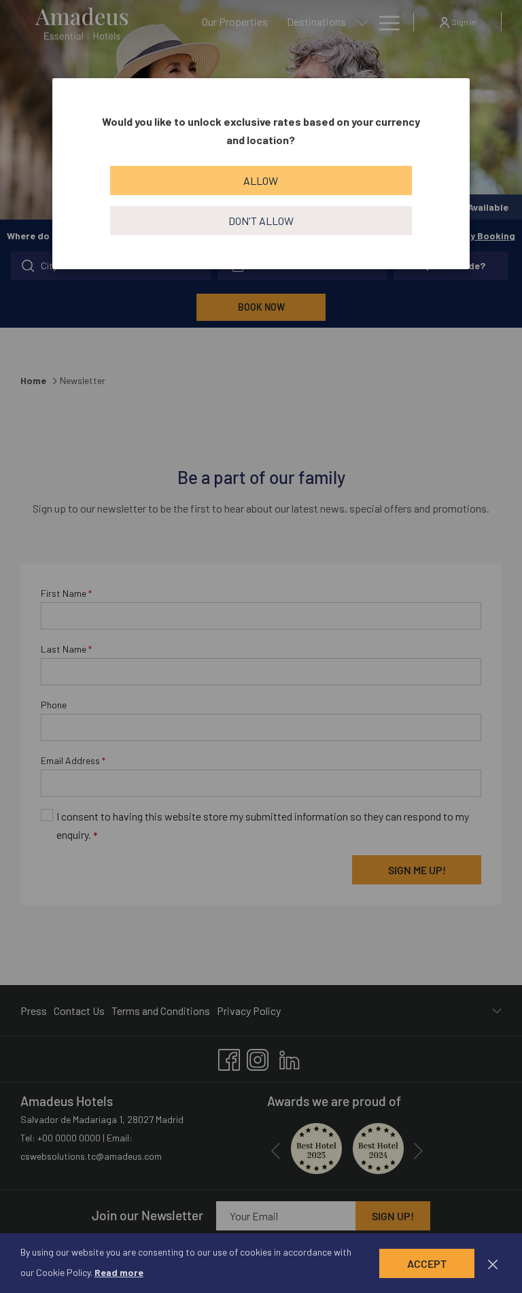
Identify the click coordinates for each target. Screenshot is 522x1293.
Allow (260, 180)
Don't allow (261, 220)
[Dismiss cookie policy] (493, 1263)
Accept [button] (427, 1263)
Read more (118, 1272)
